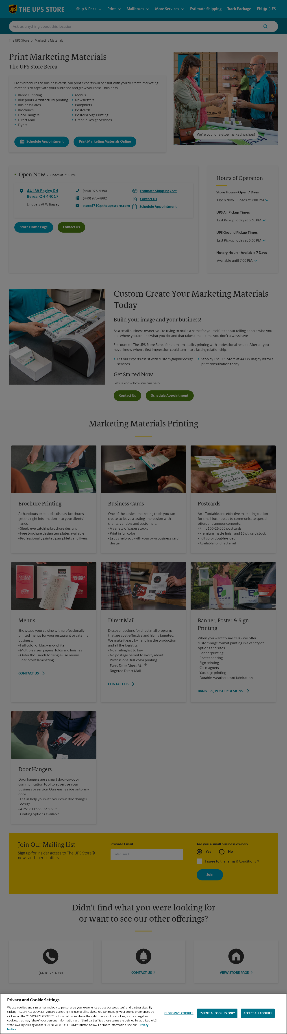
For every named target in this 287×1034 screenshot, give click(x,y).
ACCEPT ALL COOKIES (258, 1013)
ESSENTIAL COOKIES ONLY (217, 1013)
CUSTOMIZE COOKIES (178, 1013)
